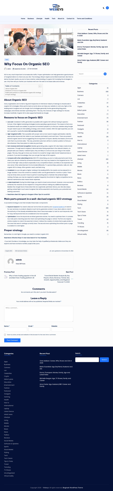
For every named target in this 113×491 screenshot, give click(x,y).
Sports (79, 197)
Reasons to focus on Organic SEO (16, 90)
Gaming (80, 133)
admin (19, 259)
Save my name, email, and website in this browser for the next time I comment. (31, 335)
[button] (20, 264)
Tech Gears (81, 212)
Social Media (82, 189)
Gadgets (80, 129)
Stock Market (82, 200)
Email (30, 326)
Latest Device (82, 152)
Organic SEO (8, 251)
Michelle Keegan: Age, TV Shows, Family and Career (93, 55)
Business (80, 92)
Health (79, 137)
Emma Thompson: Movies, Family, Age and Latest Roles (92, 48)
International (82, 144)
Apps (79, 88)
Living (79, 163)
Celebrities (81, 103)
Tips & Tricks (81, 215)
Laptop (79, 148)
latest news (81, 155)
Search (77, 353)
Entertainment (82, 118)
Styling (79, 204)
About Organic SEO (11, 88)
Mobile (79, 167)
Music (79, 174)
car (78, 99)
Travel (79, 219)
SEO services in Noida (21, 251)
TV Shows (80, 227)
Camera (80, 95)
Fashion (80, 122)
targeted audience (59, 207)
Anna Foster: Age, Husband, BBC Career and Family (92, 61)
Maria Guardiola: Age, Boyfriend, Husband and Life (92, 41)
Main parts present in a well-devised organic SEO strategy (23, 92)
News (79, 178)
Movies (79, 170)
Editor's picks (81, 110)
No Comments (33, 69)
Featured (80, 125)
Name (7, 326)
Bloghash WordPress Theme (73, 488)
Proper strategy (11, 94)
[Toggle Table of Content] (39, 86)
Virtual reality (82, 234)
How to (79, 140)
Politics (79, 182)
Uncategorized (82, 230)
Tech (6, 59)
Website (54, 326)
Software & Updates (84, 193)
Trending (80, 223)
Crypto (79, 107)
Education (81, 114)
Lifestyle (80, 159)
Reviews (80, 185)
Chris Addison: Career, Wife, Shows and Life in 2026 (92, 35)
